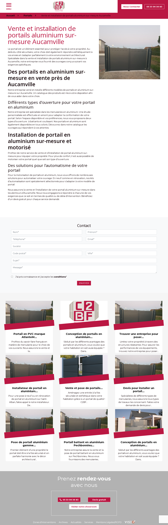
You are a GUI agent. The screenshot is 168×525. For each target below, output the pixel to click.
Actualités (76, 522)
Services (88, 522)
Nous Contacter (131, 6)
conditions (60, 277)
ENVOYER (84, 283)
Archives (63, 522)
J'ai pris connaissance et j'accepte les (41, 277)
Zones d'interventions (44, 522)
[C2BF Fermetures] (58, 6)
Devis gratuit (99, 499)
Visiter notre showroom (84, 506)
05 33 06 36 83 (154, 6)
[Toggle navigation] (8, 5)
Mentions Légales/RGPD (109, 522)
